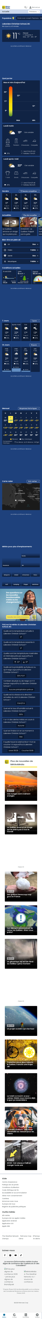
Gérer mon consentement (12, 1196)
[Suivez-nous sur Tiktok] (21, 1255)
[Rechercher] (25, 7)
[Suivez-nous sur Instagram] (10, 1255)
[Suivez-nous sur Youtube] (15, 1255)
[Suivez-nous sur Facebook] (5, 1255)
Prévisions (33, 12)
